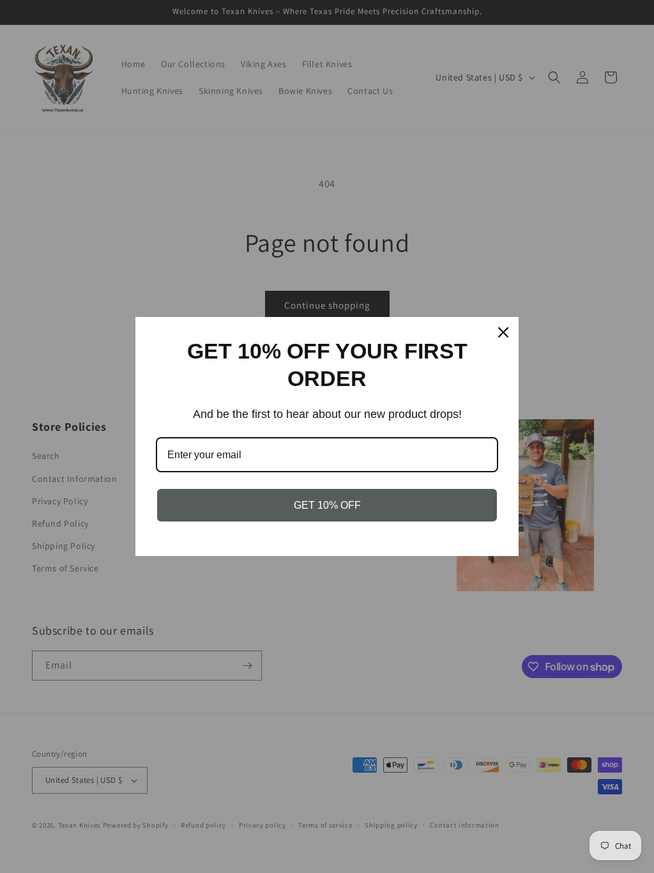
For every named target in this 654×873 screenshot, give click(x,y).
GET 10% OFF (327, 505)
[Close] (503, 332)
